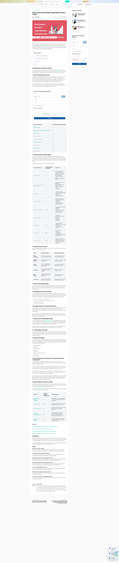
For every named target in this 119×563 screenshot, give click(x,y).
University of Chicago (35, 420)
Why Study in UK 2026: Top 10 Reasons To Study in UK (42, 428)
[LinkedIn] (73, 1)
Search (67, 1)
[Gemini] (62, 18)
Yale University (36, 133)
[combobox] (49, 110)
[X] (77, 1)
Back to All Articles (36, 10)
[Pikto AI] (66, 18)
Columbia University (37, 142)
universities (58, 71)
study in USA (44, 47)
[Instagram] (78, 1)
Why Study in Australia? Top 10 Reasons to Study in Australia (43, 433)
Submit (49, 118)
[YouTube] (80, 1)
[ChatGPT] (60, 18)
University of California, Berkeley (37, 414)
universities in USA (40, 388)
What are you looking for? (38, 108)
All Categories (41, 1)
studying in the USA (48, 320)
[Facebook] (75, 1)
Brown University (36, 148)
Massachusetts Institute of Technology (36, 399)
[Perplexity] (64, 18)
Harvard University (36, 127)
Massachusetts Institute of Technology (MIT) (41, 130)
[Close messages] (117, 545)
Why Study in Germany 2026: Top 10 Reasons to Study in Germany (44, 426)
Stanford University (37, 408)
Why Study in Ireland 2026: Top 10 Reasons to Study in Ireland (44, 431)
